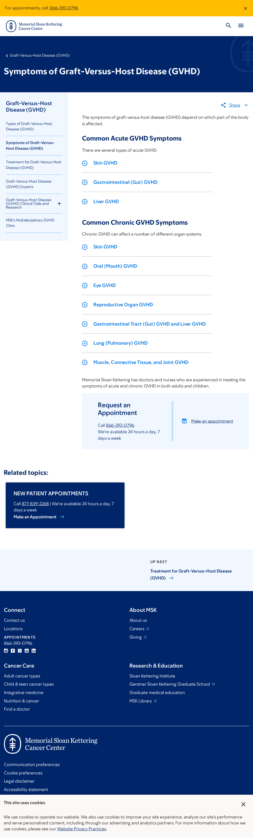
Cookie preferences (23, 772)
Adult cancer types (22, 675)
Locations (13, 628)
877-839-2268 (35, 503)
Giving (136, 637)
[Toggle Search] (228, 26)
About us (138, 620)
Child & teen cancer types (29, 684)
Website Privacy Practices (81, 828)
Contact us (14, 620)
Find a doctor (17, 709)
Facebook (13, 651)
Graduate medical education (157, 692)
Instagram (6, 651)
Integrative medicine (23, 692)
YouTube (27, 651)
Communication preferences (32, 764)
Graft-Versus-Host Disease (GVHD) (40, 55)
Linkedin (34, 651)
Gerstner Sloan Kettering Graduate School (170, 684)
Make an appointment (212, 421)
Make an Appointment (35, 516)
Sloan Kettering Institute (152, 675)
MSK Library (141, 700)
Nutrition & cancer (21, 700)
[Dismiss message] (245, 8)
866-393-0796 (64, 7)
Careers (137, 628)
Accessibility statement (26, 789)
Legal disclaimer (19, 781)
